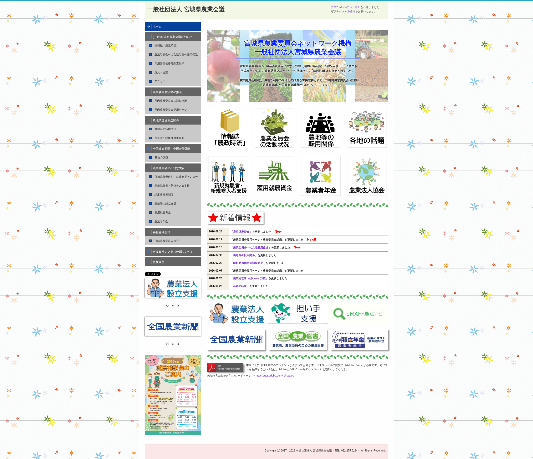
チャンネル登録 (345, 11)
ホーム (157, 26)
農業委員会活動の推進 (167, 92)
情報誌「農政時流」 (166, 45)
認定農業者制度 (163, 194)
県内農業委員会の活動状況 (170, 100)
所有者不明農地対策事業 (169, 138)
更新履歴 (158, 262)
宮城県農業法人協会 (166, 240)
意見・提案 (161, 72)
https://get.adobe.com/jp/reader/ (275, 375)
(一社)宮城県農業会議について (173, 37)
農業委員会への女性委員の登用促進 (176, 54)
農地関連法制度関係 (166, 120)
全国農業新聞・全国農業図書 (172, 148)
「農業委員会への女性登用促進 (249, 247)
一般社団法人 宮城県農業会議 (186, 9)
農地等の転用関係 (165, 129)
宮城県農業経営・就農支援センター (176, 176)
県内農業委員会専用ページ (170, 109)
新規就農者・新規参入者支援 (172, 185)
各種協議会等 (161, 232)
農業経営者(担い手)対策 (168, 168)
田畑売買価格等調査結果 (169, 63)
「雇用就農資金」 (241, 231)
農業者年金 (161, 221)
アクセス (159, 81)
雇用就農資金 (162, 212)
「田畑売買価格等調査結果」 (248, 262)
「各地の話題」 (239, 286)
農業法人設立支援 (165, 203)
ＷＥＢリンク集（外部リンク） (173, 251)
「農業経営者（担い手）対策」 (249, 278)
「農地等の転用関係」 (244, 255)
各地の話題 (161, 157)
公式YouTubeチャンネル (345, 7)
